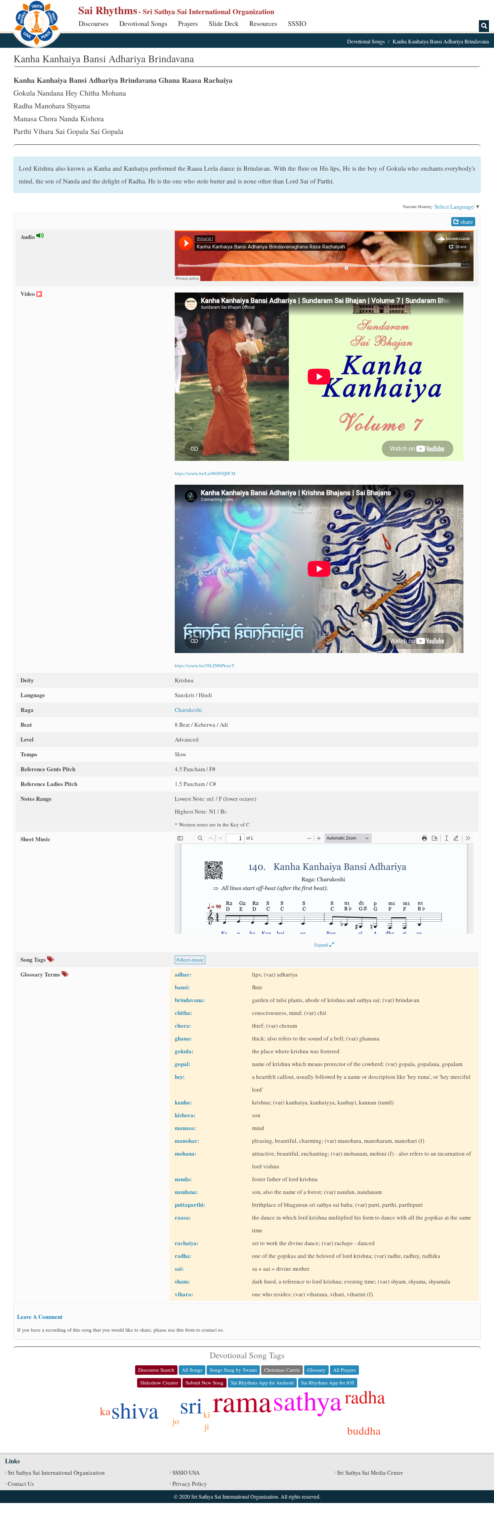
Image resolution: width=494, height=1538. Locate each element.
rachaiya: (187, 1243)
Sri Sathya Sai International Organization (56, 1472)
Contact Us (21, 1484)
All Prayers (344, 1369)
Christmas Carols (282, 1369)
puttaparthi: (190, 1204)
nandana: (186, 1192)
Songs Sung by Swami (233, 1369)
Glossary (316, 1369)
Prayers (188, 23)
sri (191, 1405)
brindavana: (190, 1000)
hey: (180, 1076)
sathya (307, 1400)
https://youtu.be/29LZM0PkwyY (205, 665)
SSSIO (297, 23)
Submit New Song (204, 1382)
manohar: (187, 1140)
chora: (183, 1025)
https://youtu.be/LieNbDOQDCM (205, 473)
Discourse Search (156, 1369)
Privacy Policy (189, 1484)
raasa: (183, 1217)
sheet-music (191, 959)
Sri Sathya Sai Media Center (370, 1472)
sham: (182, 1281)
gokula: (184, 1051)
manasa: (185, 1128)
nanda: (183, 1179)
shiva (135, 1410)
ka (105, 1410)
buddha (364, 1430)
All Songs (192, 1369)
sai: (179, 1268)
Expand (321, 945)
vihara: (184, 1294)
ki (206, 1414)
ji (206, 1426)
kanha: (183, 1102)
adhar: (183, 974)
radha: (183, 1256)
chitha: (183, 1013)
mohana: (186, 1153)
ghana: (183, 1038)
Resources (263, 23)
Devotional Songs (143, 23)
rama (242, 1401)
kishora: (185, 1115)
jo (175, 1421)
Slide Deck (224, 23)
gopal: (183, 1064)
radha (365, 1396)
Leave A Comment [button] (40, 1316)
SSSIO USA (186, 1472)
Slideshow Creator (159, 1382)
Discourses (94, 23)
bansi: (182, 987)
